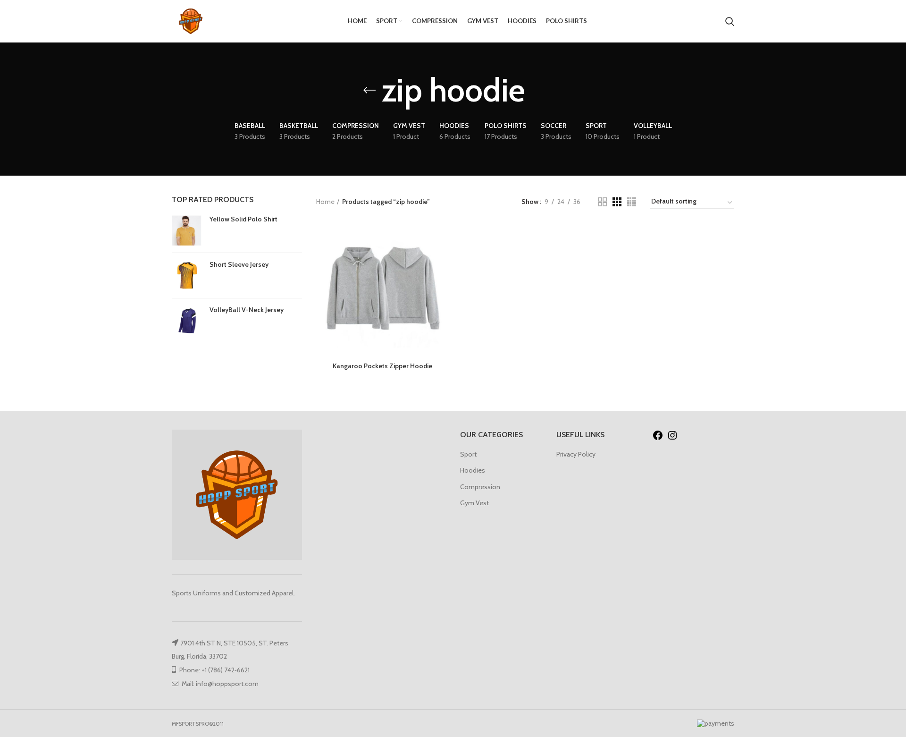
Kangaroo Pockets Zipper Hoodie (382, 366)
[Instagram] (672, 438)
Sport (468, 454)
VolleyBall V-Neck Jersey (247, 309)
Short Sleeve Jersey (239, 264)
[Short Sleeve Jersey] (187, 275)
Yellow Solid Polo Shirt (243, 219)
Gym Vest (474, 503)
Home (325, 201)
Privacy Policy (576, 454)
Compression (480, 487)
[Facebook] (657, 438)
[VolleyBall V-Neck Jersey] (187, 320)
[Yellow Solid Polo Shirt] (187, 230)
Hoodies (472, 470)
